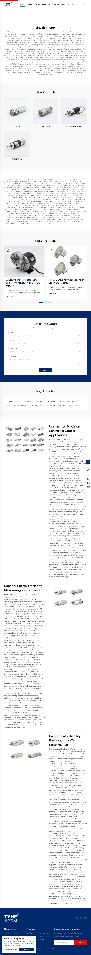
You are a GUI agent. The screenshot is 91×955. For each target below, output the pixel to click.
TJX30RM (17, 126)
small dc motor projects (16, 405)
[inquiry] (88, 470)
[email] (88, 483)
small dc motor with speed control (64, 405)
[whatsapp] (88, 479)
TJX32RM (45, 126)
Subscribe (81, 942)
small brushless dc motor (45, 401)
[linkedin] (85, 918)
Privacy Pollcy (50, 949)
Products (30, 4)
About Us (55, 4)
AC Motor (30, 933)
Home (22, 4)
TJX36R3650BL (74, 126)
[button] (41, 302)
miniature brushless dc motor (19, 401)
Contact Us (65, 4)
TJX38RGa (17, 159)
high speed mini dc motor (69, 401)
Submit (45, 370)
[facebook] (77, 918)
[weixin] (88, 487)
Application (46, 4)
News (38, 4)
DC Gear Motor (45, 933)
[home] (8, 4)
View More (9, 296)
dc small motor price (38, 405)
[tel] (88, 474)
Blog (72, 4)
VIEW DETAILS (17, 111)
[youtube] (81, 918)
